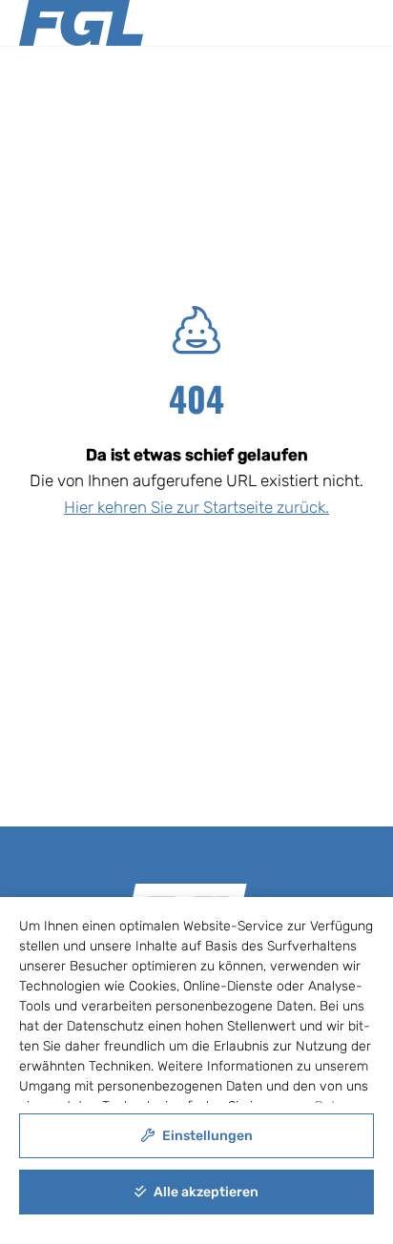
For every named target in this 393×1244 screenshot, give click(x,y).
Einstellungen (206, 1136)
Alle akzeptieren (205, 1192)
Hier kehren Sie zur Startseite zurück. (196, 507)
